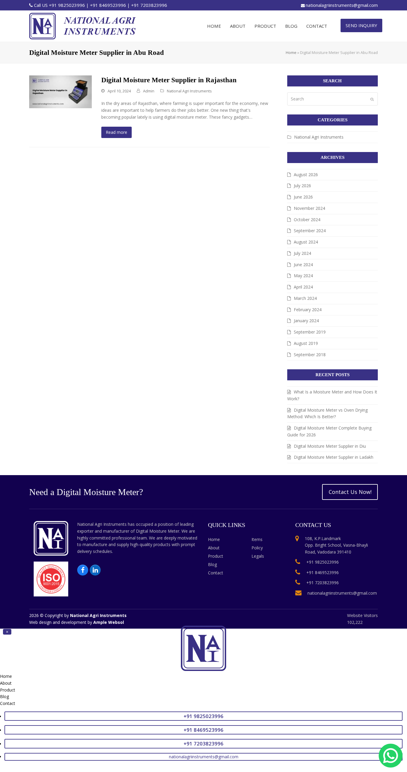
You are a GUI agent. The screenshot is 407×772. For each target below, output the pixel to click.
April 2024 (303, 287)
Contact (215, 573)
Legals (257, 556)
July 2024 (302, 253)
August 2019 (306, 343)
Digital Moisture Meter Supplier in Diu (330, 446)
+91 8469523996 (108, 5)
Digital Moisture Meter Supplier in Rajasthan (169, 80)
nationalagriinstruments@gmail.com (342, 5)
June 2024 (303, 264)
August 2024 (306, 242)
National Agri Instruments (189, 91)
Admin (148, 91)
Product (215, 556)
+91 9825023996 (67, 5)
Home (291, 52)
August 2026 (306, 174)
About (214, 548)
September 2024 (310, 230)
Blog (212, 564)
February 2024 (307, 309)
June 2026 (303, 197)
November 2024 (309, 208)
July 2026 (302, 185)
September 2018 (310, 354)
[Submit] (372, 99)
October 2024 (307, 219)
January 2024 (306, 320)
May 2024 (303, 275)
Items (256, 539)
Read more (116, 132)
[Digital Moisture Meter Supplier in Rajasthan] (60, 91)
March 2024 (305, 298)
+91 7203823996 (149, 5)
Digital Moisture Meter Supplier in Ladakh (333, 457)
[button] (7, 632)
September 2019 (310, 332)
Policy (257, 548)
